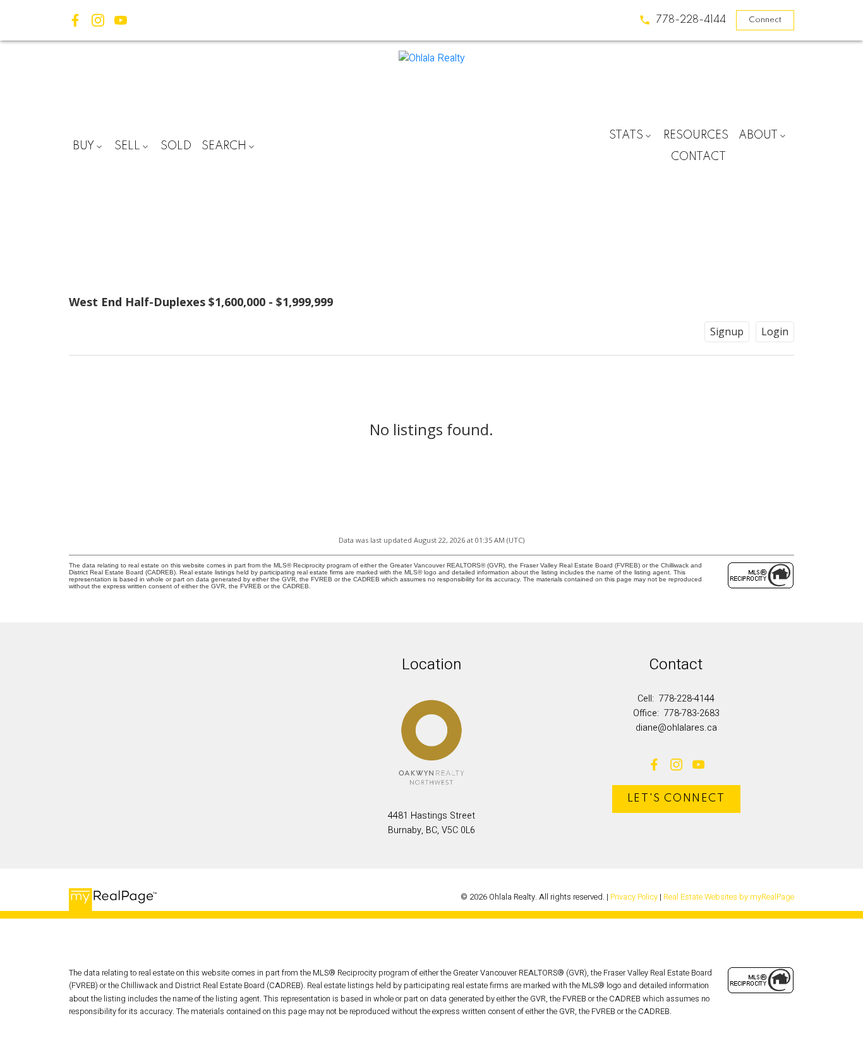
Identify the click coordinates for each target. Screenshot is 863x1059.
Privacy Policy (634, 897)
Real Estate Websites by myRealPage (728, 897)
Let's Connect (676, 798)
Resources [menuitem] (695, 135)
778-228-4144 (691, 20)
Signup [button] (727, 331)
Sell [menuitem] (127, 146)
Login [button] (774, 331)
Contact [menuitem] (698, 157)
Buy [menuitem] (83, 146)
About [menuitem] (758, 135)
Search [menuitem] (224, 146)
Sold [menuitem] (175, 146)
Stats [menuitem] (626, 135)
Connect (765, 20)
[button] (682, 20)
